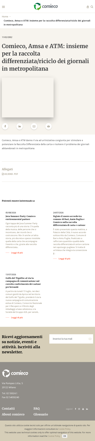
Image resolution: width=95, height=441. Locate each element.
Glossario (41, 414)
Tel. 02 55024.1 (9, 393)
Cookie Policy (64, 429)
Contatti (8, 409)
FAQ (37, 409)
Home (5, 16)
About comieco (13, 414)
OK (64, 436)
